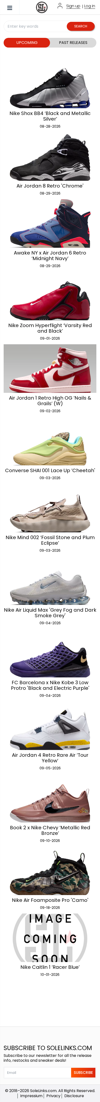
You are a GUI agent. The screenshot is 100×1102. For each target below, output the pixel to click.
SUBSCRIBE (83, 1072)
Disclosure (74, 1096)
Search (80, 26)
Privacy (53, 1096)
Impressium (31, 1096)
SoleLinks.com (43, 1091)
